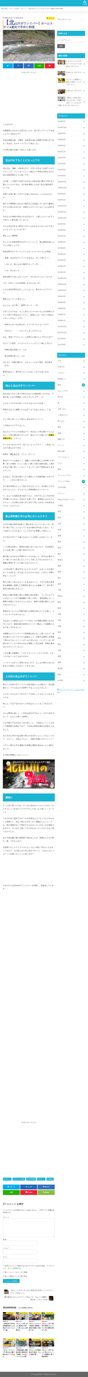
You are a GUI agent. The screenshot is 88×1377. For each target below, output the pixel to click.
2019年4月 (62, 254)
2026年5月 (62, 121)
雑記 (59, 674)
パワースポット (64, 457)
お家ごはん (62, 409)
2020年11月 (62, 182)
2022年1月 (62, 152)
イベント (61, 445)
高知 (59, 638)
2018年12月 (62, 278)
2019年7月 (62, 236)
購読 (61, 46)
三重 (59, 590)
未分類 (60, 680)
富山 (59, 578)
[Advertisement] (29, 95)
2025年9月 (62, 133)
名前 (5, 1239)
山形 (59, 523)
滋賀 (59, 608)
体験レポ (61, 439)
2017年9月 (62, 339)
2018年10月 (62, 290)
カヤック (8, 1179)
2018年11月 (62, 284)
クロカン (61, 373)
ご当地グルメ (63, 415)
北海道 (60, 505)
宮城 (59, 530)
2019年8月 (62, 230)
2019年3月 (62, 260)
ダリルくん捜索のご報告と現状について (74, 82)
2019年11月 (62, 212)
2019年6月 (62, 242)
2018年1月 (62, 320)
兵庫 (59, 626)
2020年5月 (62, 194)
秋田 (59, 517)
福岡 (59, 662)
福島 (59, 536)
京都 (59, 614)
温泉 (59, 433)
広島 (59, 650)
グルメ (60, 463)
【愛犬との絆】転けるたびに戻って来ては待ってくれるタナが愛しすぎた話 (70, 101)
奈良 (59, 632)
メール (6, 1248)
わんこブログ (63, 391)
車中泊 (60, 397)
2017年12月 (62, 326)
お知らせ (74, 72)
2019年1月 (62, 272)
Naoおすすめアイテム (66, 499)
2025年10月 (62, 127)
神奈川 (60, 560)
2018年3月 (62, 308)
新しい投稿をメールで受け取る (16, 1276)
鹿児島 (60, 668)
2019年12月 (62, 206)
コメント (6, 1217)
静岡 (59, 566)
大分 (59, 361)
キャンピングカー (64, 475)
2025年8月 (62, 139)
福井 (59, 584)
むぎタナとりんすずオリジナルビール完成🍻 (74, 63)
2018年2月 (62, 314)
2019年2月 (62, 266)
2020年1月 (62, 200)
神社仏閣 (61, 451)
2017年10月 (62, 333)
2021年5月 (62, 170)
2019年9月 (62, 224)
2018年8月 (62, 302)
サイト (5, 1257)
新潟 (59, 542)
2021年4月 (62, 176)
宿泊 (59, 469)
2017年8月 (62, 345)
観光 (59, 427)
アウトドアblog (19, 1179)
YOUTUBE (32, 1179)
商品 (59, 385)
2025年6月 (62, 145)
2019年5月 (62, 248)
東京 (59, 554)
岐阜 (59, 602)
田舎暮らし (62, 379)
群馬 (59, 548)
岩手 (59, 511)
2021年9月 (62, 158)
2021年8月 (62, 164)
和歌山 (51, 1179)
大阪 (59, 620)
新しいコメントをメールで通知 (16, 1272)
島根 (59, 656)
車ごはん (61, 421)
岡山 (59, 644)
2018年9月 (62, 296)
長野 (59, 572)
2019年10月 (62, 218)
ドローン (42, 1179)
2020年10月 (62, 188)
